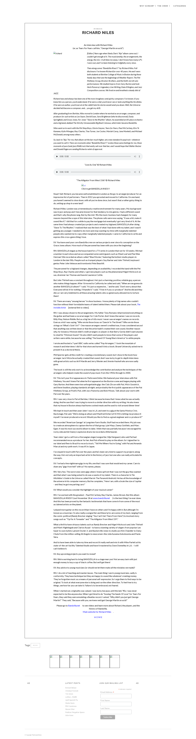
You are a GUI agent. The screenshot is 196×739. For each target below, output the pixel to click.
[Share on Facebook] (91, 630)
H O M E (98, 617)
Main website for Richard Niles (97, 612)
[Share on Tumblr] (99, 630)
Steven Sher (70, 709)
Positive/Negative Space (75, 712)
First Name (105, 700)
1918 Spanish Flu (71, 700)
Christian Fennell (71, 691)
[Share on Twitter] (95, 630)
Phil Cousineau (71, 706)
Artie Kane (69, 715)
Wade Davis (69, 703)
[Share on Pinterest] (103, 630)
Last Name (105, 708)
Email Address (107, 692)
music (35, 645)
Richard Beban (70, 688)
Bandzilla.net (74, 605)
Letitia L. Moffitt (71, 697)
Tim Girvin (69, 694)
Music (99, 29)
